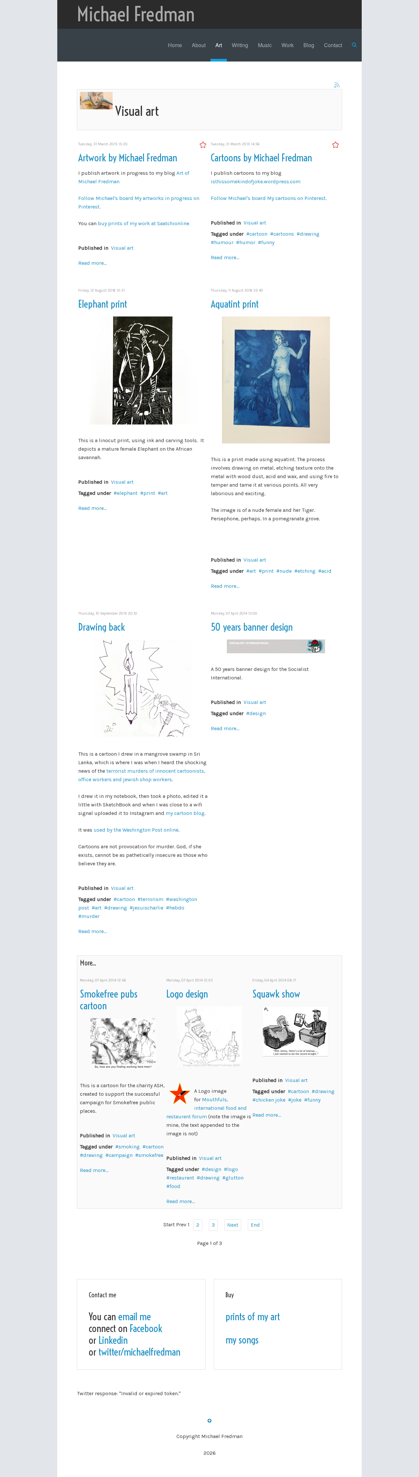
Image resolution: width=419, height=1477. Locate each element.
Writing (240, 45)
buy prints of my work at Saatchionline (143, 223)
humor (247, 242)
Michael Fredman (136, 14)
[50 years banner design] (276, 646)
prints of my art (253, 1316)
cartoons (283, 234)
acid (326, 571)
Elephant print (102, 304)
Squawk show (276, 994)
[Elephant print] (143, 370)
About (199, 45)
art (164, 493)
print (149, 493)
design (257, 713)
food (175, 1186)
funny (267, 242)
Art (218, 45)
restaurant (182, 1178)
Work (288, 45)
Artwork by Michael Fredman (127, 158)
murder (91, 916)
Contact (333, 45)
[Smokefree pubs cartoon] (123, 1043)
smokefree (150, 1155)
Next (232, 1225)
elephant (127, 493)
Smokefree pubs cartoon (108, 1000)
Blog (308, 45)
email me (134, 1316)
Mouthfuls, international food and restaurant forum (206, 1108)
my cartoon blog (185, 813)
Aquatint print (235, 304)
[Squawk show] (295, 1031)
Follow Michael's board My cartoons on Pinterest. (269, 198)
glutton (235, 1178)
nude (286, 571)
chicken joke (270, 1100)
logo (232, 1169)
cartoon (258, 234)
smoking (129, 1147)
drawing (309, 234)
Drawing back (101, 627)
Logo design (187, 994)
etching (307, 571)
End (255, 1225)
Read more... (92, 263)
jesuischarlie (148, 908)
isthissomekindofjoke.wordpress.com (256, 181)
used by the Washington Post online (136, 830)
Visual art (122, 248)
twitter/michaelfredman (139, 1352)
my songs (242, 1340)
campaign (121, 1155)
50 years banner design (252, 627)
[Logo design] (209, 1036)
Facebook (146, 1328)
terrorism (152, 899)
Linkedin (113, 1340)
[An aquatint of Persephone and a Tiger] (276, 379)
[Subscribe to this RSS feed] (336, 85)
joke (296, 1100)
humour (223, 242)
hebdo (176, 908)
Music (265, 45)
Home (175, 45)
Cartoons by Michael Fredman (261, 158)
